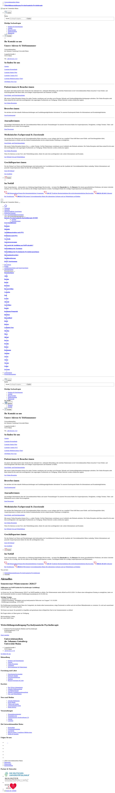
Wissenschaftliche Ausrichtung (13, 211)
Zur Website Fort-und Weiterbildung (14, 157)
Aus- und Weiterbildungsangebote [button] (14, 214)
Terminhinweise (12, 716)
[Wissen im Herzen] (10, 789)
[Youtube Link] (6, 748)
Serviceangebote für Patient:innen (17, 667)
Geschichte (11, 731)
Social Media (11, 702)
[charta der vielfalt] (10, 790)
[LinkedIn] (5, 745)
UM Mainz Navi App (10, 81)
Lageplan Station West (10, 72)
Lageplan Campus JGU (11, 75)
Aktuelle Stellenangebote (15, 689)
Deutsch (10, 405)
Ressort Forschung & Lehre (16, 680)
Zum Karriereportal (9, 115)
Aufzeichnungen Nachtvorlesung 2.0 (18, 717)
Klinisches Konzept (9, 213)
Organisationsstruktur (14, 729)
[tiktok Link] (5, 757)
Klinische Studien (13, 675)
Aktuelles (7, 210)
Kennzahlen (11, 727)
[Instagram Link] (5, 751)
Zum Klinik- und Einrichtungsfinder (14, 95)
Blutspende (11, 33)
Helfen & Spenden (13, 734)
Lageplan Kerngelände (10, 69)
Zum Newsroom (9, 129)
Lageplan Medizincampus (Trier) (13, 78)
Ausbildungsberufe (13, 690)
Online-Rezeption (13, 664)
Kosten (6, 266)
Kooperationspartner (10, 374)
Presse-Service (12, 707)
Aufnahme (11, 665)
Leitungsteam (8, 372)
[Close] (14, 271)
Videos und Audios (13, 704)
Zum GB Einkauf (9, 171)
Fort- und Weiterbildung (15, 694)
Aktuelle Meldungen (14, 701)
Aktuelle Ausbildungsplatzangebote (18, 692)
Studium (10, 679)
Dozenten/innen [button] (8, 269)
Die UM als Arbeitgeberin (15, 687)
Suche (6, 16)
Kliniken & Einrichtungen (15, 26)
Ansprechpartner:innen (14, 705)
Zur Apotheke (8, 174)
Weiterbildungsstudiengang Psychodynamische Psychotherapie (23, 5)
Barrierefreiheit (8, 765)
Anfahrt (10, 28)
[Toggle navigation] (19, 202)
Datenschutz (7, 764)
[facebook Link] (5, 754)
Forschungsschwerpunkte (15, 674)
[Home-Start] (5, 206)
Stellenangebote (12, 31)
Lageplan (10, 720)
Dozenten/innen (16, 221)
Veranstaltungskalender (14, 714)
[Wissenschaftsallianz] (16, 782)
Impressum (7, 762)
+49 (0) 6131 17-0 (12, 59)
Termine (14, 219)
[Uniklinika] (16, 776)
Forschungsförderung (14, 677)
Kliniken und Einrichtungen (16, 660)
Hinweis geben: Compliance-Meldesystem (20, 732)
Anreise (6, 66)
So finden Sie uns (6, 654)
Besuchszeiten (12, 30)
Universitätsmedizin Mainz (11, 2)
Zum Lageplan (5, 635)
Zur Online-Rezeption (10, 103)
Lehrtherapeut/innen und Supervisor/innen (16, 268)
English (10, 406)
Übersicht (7, 208)
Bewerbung (7, 264)
